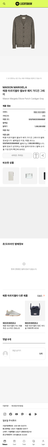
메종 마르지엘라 (39, 112)
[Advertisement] (24, 212)
